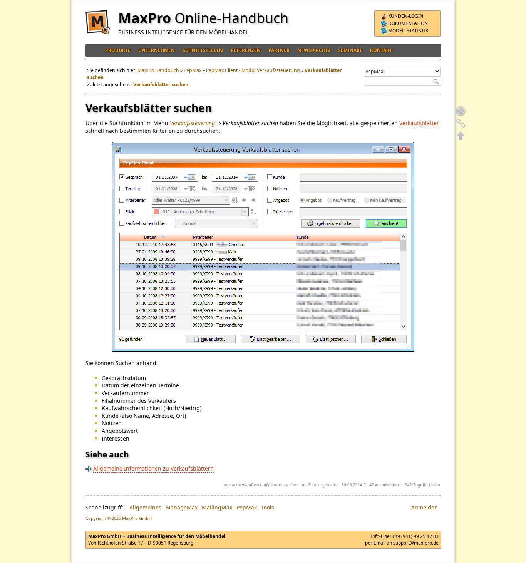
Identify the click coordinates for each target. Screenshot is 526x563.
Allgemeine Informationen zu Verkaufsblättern (153, 468)
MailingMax (217, 507)
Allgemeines (145, 507)
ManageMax (182, 507)
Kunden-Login (405, 16)
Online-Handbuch (231, 17)
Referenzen (246, 50)
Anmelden (424, 507)
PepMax (192, 70)
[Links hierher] (461, 123)
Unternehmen (156, 50)
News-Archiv (313, 50)
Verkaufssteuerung (192, 123)
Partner (279, 50)
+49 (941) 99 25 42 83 (415, 536)
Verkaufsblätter (419, 123)
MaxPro (144, 17)
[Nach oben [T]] (461, 135)
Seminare (350, 50)
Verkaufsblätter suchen (160, 84)
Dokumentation (407, 23)
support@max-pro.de (416, 543)
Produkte (118, 50)
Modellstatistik (407, 30)
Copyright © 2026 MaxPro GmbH (118, 518)
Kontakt (381, 50)
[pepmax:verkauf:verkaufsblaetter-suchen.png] (263, 247)
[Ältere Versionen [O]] (461, 111)
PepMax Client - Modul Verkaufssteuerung (253, 70)
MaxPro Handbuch (158, 70)
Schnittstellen (203, 50)
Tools (267, 507)
